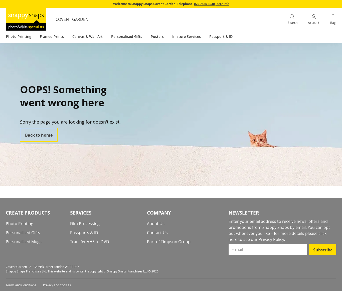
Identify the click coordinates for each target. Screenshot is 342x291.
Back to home (39, 135)
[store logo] (26, 19)
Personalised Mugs (24, 241)
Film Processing (85, 223)
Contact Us (157, 232)
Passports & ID (84, 232)
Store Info (222, 4)
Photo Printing (19, 223)
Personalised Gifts (23, 232)
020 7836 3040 (204, 4)
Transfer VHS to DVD (89, 241)
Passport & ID (221, 36)
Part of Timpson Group (169, 241)
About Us (155, 223)
